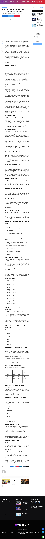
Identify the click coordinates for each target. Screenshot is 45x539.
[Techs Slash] (5, 2)
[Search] (43, 2)
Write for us (22, 533)
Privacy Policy (25, 532)
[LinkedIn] (2, 48)
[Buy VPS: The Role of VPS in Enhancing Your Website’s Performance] (34, 25)
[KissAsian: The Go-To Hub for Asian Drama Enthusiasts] (6, 481)
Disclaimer (31, 532)
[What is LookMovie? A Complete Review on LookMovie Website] (15, 31)
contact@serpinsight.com (37, 502)
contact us (11, 532)
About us (6, 532)
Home (11, 1)
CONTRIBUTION (33, 1)
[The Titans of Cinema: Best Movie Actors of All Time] (25, 481)
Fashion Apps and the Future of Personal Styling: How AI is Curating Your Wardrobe (15, 481)
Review (28, 1)
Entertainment (18, 1)
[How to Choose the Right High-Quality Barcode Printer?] (34, 14)
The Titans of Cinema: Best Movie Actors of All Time (24, 485)
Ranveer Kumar (6, 13)
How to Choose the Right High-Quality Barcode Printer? (40, 14)
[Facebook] (2, 44)
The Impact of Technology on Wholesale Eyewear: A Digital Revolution (40, 20)
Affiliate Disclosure (18, 532)
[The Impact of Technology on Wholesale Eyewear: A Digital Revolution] (34, 19)
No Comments (16, 13)
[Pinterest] (2, 50)
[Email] (2, 53)
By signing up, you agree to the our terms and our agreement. (38, 47)
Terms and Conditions (38, 532)
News (13, 1)
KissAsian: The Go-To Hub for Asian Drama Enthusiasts (5, 485)
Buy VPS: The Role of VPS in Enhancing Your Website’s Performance (40, 25)
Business (23, 1)
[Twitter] (2, 46)
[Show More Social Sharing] (21, 16)
